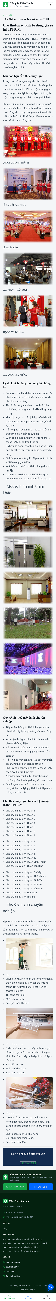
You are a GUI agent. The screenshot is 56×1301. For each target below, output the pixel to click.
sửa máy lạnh (13, 1113)
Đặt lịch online (13, 1276)
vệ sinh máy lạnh (15, 1044)
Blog (5, 1228)
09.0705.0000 (28, 1163)
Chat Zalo (42, 1186)
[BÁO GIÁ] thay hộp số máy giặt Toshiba (20, 1247)
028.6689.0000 (13, 1262)
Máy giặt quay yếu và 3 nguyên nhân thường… (23, 1239)
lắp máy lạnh (13, 974)
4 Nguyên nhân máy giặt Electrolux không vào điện (25, 1243)
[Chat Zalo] (50, 1287)
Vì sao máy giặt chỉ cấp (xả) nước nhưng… (21, 1251)
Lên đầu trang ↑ (28, 1290)
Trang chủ (7, 15)
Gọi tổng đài (9, 1298)
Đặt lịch (46, 1298)
